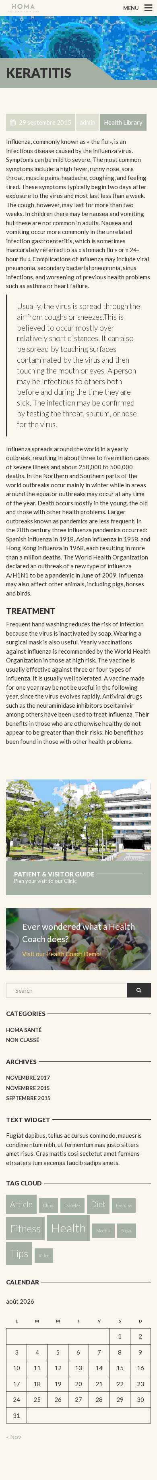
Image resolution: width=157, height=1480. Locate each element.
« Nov (13, 1436)
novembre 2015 (28, 1088)
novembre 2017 (28, 1077)
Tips (19, 1253)
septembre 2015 (28, 1098)
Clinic (48, 1205)
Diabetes (72, 1205)
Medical (103, 1230)
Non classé (22, 1040)
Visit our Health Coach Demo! (62, 953)
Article (21, 1204)
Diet (98, 1204)
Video (44, 1255)
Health (68, 1228)
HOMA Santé (23, 1030)
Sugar (126, 1230)
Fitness (25, 1228)
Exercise (124, 1205)
